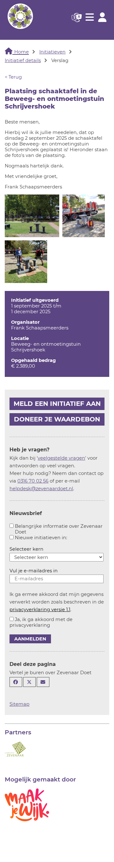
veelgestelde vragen (61, 458)
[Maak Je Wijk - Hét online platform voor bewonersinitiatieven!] (27, 804)
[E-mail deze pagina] (43, 682)
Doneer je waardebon (57, 419)
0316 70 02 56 (32, 481)
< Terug (13, 77)
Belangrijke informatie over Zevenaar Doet (59, 529)
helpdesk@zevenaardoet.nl (41, 488)
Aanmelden (30, 639)
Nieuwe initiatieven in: (41, 538)
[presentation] (32, 215)
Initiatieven (52, 52)
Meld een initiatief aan (57, 403)
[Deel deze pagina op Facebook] (16, 682)
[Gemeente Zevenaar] (15, 748)
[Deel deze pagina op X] (29, 682)
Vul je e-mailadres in (34, 571)
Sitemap (19, 704)
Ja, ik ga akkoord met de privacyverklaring (41, 622)
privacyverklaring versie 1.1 (40, 609)
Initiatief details (23, 60)
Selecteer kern (26, 549)
